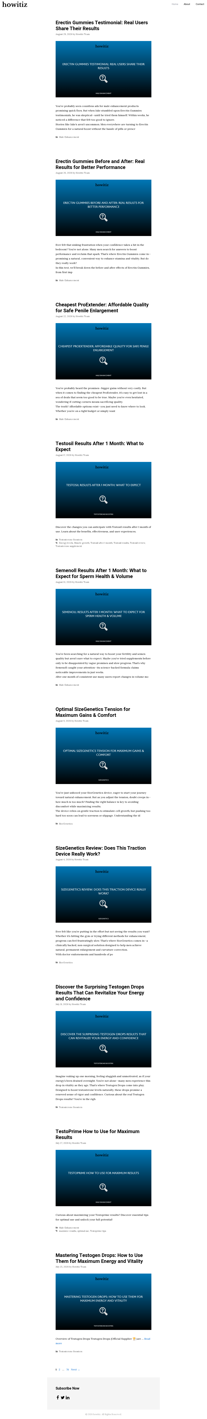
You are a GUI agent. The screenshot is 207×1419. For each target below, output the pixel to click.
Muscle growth (81, 543)
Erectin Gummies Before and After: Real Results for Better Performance (100, 164)
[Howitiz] (14, 4)
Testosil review (137, 543)
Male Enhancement (69, 137)
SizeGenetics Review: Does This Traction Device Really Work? (101, 851)
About (187, 4)
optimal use (83, 1231)
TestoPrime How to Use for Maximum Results (98, 1134)
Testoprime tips (98, 1231)
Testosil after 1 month (102, 543)
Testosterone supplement (69, 546)
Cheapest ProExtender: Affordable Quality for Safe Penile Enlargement (102, 307)
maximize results (67, 1231)
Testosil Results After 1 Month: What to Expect (100, 446)
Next (75, 1369)
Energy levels (66, 543)
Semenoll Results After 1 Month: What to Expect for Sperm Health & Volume (101, 573)
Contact (200, 4)
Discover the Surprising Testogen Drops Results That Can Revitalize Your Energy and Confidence (100, 992)
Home (175, 4)
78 (68, 1369)
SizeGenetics (66, 823)
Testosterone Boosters (70, 539)
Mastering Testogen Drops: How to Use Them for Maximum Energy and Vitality (99, 1258)
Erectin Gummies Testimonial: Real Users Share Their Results (102, 25)
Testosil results (121, 543)
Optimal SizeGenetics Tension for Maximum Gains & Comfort (93, 712)
